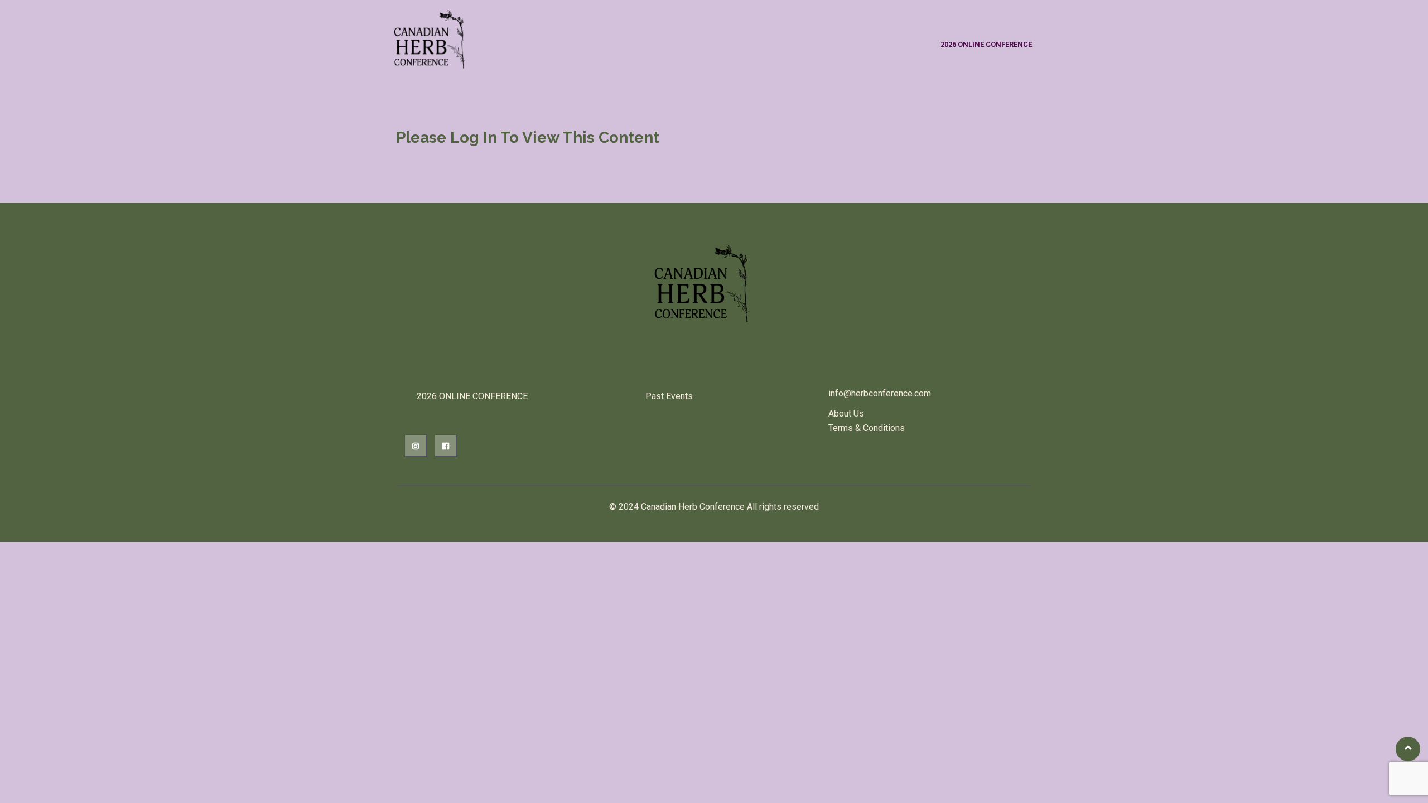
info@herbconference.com (879, 393)
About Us (846, 413)
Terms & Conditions (866, 428)
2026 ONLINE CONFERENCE (986, 44)
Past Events (669, 396)
